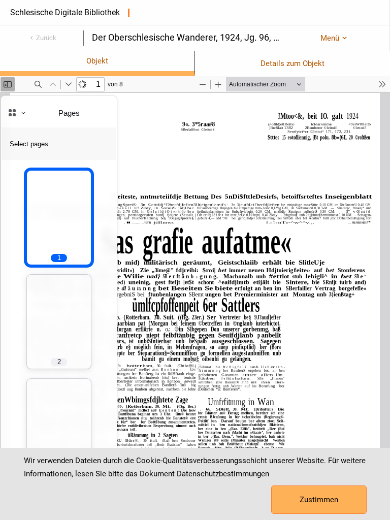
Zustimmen (319, 499)
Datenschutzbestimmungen (223, 473)
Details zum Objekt (292, 63)
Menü (329, 38)
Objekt (97, 61)
